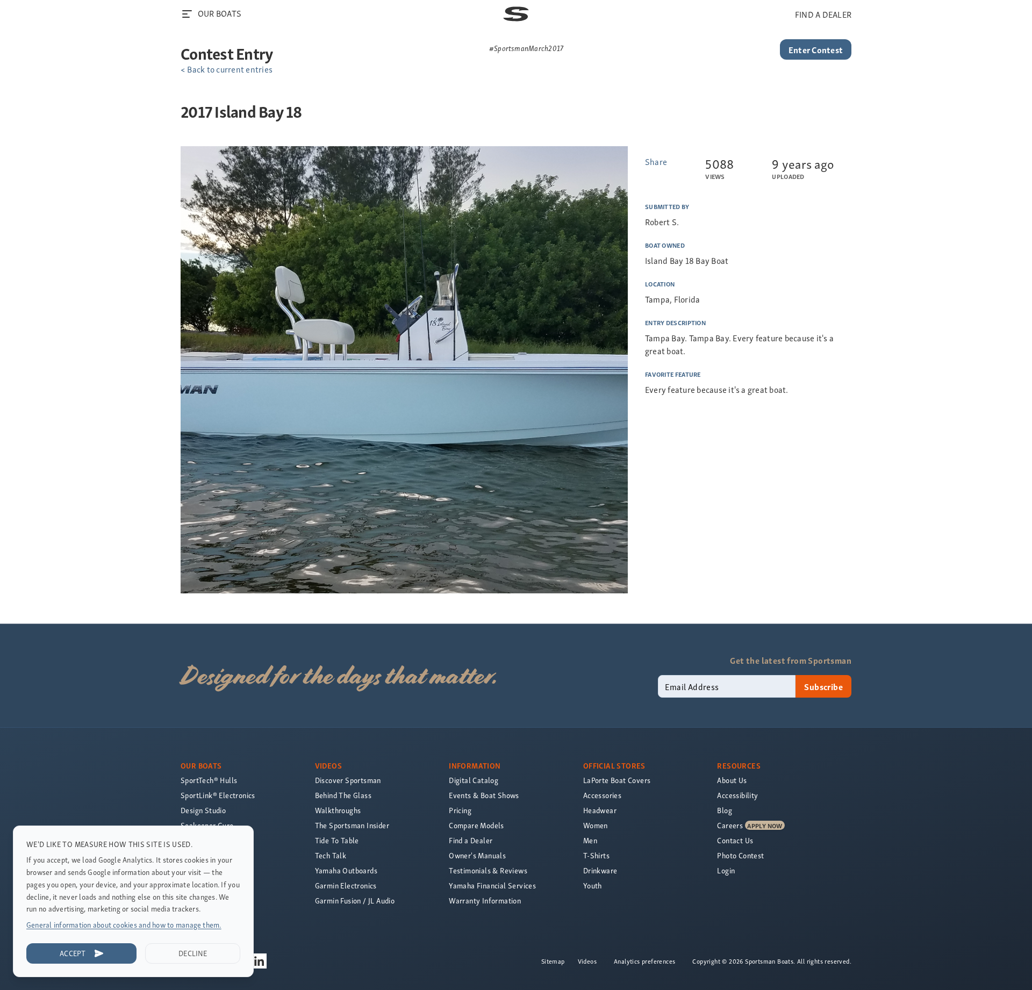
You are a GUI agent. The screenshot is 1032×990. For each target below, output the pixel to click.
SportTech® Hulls (209, 780)
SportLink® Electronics (218, 795)
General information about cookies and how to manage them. (123, 925)
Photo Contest (740, 855)
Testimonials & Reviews (488, 870)
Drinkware (600, 870)
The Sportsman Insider (352, 825)
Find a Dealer (470, 840)
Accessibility (737, 795)
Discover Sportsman (348, 780)
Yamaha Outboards (346, 870)
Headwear (600, 810)
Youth (592, 885)
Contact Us (735, 840)
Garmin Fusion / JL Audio (355, 900)
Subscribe (823, 686)
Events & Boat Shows (484, 795)
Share (656, 161)
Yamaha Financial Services (492, 885)
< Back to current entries (227, 69)
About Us (732, 780)
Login (726, 870)
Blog (724, 810)
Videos (587, 961)
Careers (730, 825)
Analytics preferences (644, 961)
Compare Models (476, 825)
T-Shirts (596, 855)
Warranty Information (485, 900)
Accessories (602, 795)
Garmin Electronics (346, 885)
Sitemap (553, 961)
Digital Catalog (473, 780)
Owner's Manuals (477, 855)
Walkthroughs (338, 810)
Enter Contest (816, 49)
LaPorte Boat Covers (617, 780)
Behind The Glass (343, 795)
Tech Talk (331, 855)
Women (595, 825)
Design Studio (203, 810)
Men (590, 840)
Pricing (460, 810)
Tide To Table (337, 840)
